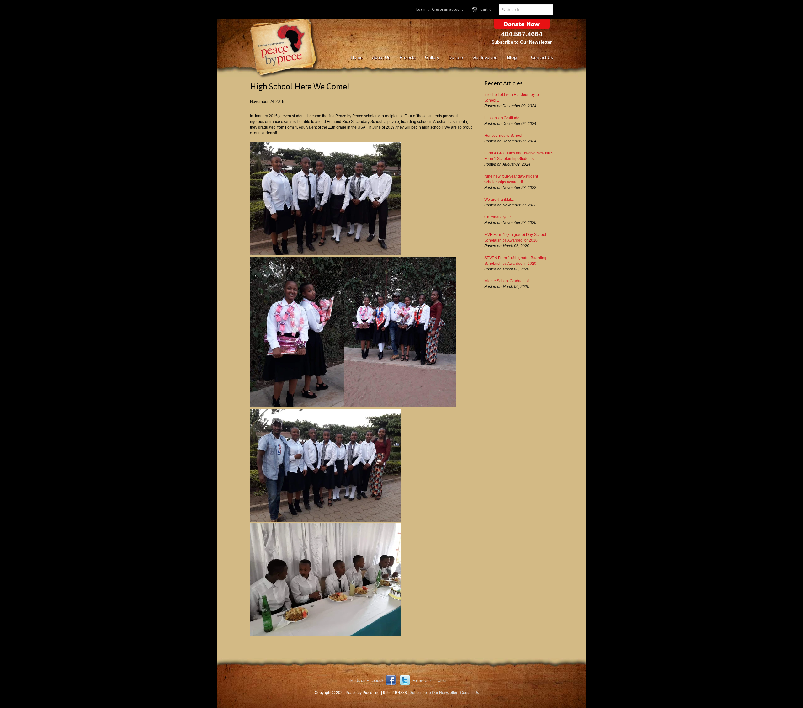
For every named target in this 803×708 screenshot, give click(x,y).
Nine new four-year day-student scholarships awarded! (511, 179)
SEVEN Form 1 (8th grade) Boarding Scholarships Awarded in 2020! (515, 261)
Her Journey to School (503, 135)
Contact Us (469, 692)
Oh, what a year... (498, 217)
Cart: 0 (485, 9)
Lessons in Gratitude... (503, 118)
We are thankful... (499, 199)
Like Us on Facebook (365, 681)
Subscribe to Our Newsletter (522, 42)
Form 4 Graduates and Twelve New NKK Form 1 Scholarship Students (518, 156)
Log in (421, 9)
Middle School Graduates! (506, 281)
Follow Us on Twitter (429, 681)
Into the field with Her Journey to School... (511, 98)
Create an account (447, 9)
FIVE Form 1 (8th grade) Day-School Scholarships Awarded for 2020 (515, 237)
